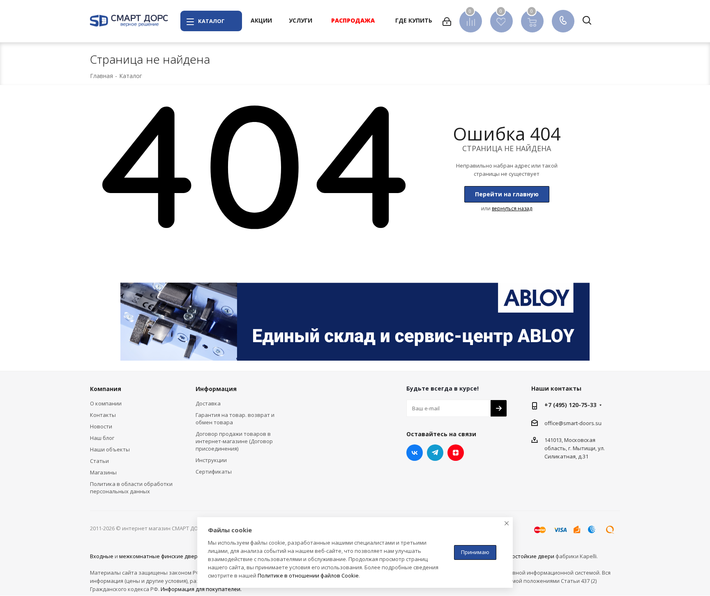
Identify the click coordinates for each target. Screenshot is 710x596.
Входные (101, 556)
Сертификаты (214, 471)
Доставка (208, 403)
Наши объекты (110, 449)
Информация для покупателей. (201, 589)
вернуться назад (512, 208)
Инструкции (211, 460)
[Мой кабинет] (447, 21)
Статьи (99, 461)
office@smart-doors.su (573, 422)
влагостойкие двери (527, 556)
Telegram (435, 452)
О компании (106, 403)
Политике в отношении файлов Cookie (308, 575)
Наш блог (102, 438)
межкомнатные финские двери (160, 556)
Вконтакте (414, 452)
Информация (216, 389)
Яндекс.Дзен (455, 452)
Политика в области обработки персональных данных (131, 487)
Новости (101, 426)
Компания (105, 389)
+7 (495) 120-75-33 (570, 405)
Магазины (103, 472)
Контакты (103, 415)
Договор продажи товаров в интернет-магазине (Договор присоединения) (234, 441)
